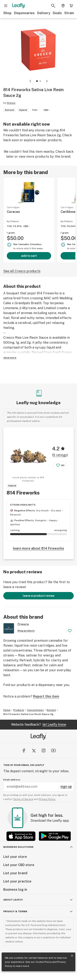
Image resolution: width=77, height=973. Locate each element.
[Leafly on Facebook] (24, 750)
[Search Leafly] (53, 5)
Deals (57, 13)
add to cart (29, 255)
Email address (11, 779)
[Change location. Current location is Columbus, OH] (63, 5)
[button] (37, 81)
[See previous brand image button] (30, 81)
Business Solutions (18, 847)
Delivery (43, 13)
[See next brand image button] (46, 81)
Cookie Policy (43, 961)
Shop (7, 13)
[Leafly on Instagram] (43, 750)
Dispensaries (24, 13)
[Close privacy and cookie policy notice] (72, 955)
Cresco (11, 102)
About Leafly (13, 899)
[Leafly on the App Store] (21, 836)
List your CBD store (18, 865)
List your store (15, 857)
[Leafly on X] (34, 750)
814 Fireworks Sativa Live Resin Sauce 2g (28, 714)
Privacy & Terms (15, 911)
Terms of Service (23, 799)
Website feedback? (38, 724)
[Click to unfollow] (70, 631)
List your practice (17, 881)
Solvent (51, 710)
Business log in (15, 890)
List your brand (15, 873)
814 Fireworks (23, 493)
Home (6, 710)
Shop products (26, 630)
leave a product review (38, 595)
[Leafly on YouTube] (53, 750)
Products (18, 710)
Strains (70, 13)
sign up (66, 786)
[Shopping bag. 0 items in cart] (71, 5)
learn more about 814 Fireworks (38, 548)
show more (9, 357)
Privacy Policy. (47, 799)
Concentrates (35, 710)
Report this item (46, 696)
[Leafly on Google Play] (55, 836)
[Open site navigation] (5, 5)
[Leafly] (18, 5)
